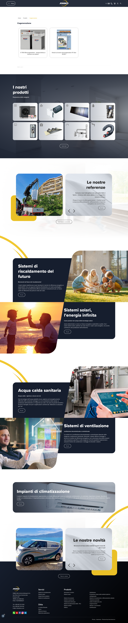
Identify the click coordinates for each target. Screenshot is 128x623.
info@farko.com (20, 608)
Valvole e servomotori (95, 605)
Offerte (66, 607)
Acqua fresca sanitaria (43, 596)
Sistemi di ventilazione (44, 598)
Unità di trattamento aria (96, 602)
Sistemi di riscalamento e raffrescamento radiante (102, 598)
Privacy (93, 619)
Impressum (98, 619)
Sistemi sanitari (68, 605)
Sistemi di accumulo (69, 598)
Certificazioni (93, 607)
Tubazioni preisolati (94, 600)
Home (19, 18)
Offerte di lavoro (42, 611)
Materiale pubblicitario (44, 613)
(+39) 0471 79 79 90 (19, 604)
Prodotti (25, 18)
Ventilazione (93, 592)
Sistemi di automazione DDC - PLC (72, 604)
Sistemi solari (41, 594)
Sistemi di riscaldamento (44, 592)
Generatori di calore (69, 592)
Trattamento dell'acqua (69, 602)
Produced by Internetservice (108, 619)
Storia (39, 609)
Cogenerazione (33, 18)
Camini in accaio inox (69, 600)
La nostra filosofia (42, 607)
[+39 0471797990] (112, 3)
